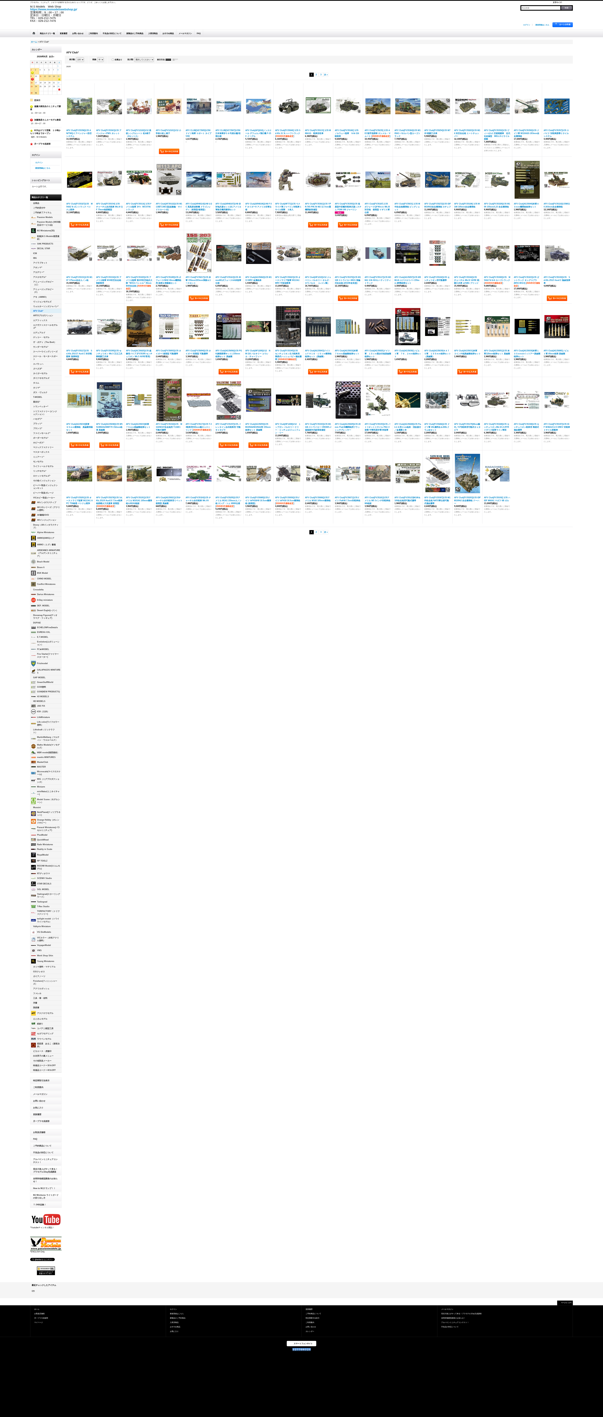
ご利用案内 (38, 1087)
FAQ (35, 1139)
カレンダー (310, 1331)
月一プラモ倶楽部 (41, 1121)
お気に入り (38, 1107)
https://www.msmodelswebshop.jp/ (53, 9)
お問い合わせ (39, 1101)
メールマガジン (40, 1094)
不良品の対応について (43, 1152)
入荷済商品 (174, 1322)
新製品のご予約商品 (177, 1318)
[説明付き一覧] (176, 60)
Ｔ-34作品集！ (39, 1204)
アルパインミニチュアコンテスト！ (45, 1160)
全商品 (36, 203)
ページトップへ (566, 1303)
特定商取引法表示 (41, 1080)
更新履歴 (37, 1114)
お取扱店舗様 (39, 1132)
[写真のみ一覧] (169, 60)
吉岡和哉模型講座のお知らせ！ (45, 1180)
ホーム (36, 1309)
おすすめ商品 (175, 1327)
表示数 (72, 59)
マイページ (38, 1322)
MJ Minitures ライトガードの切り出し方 (46, 1196)
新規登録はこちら (542, 25)
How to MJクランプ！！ (44, 1188)
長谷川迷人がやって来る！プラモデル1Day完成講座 (45, 1170)
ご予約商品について (42, 1146)
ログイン (526, 25)
